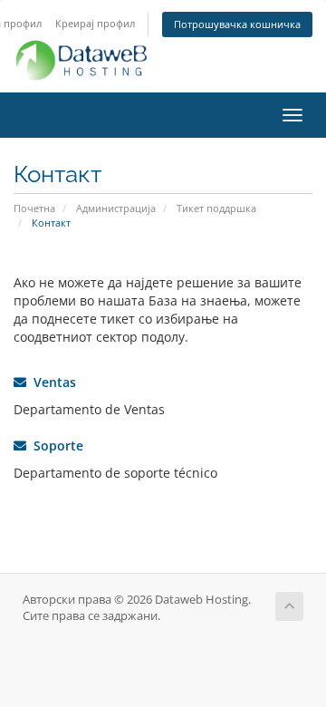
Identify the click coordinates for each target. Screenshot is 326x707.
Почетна (34, 208)
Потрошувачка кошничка (237, 24)
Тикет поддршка (216, 208)
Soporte (54, 445)
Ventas (51, 382)
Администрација (116, 208)
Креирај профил (95, 23)
